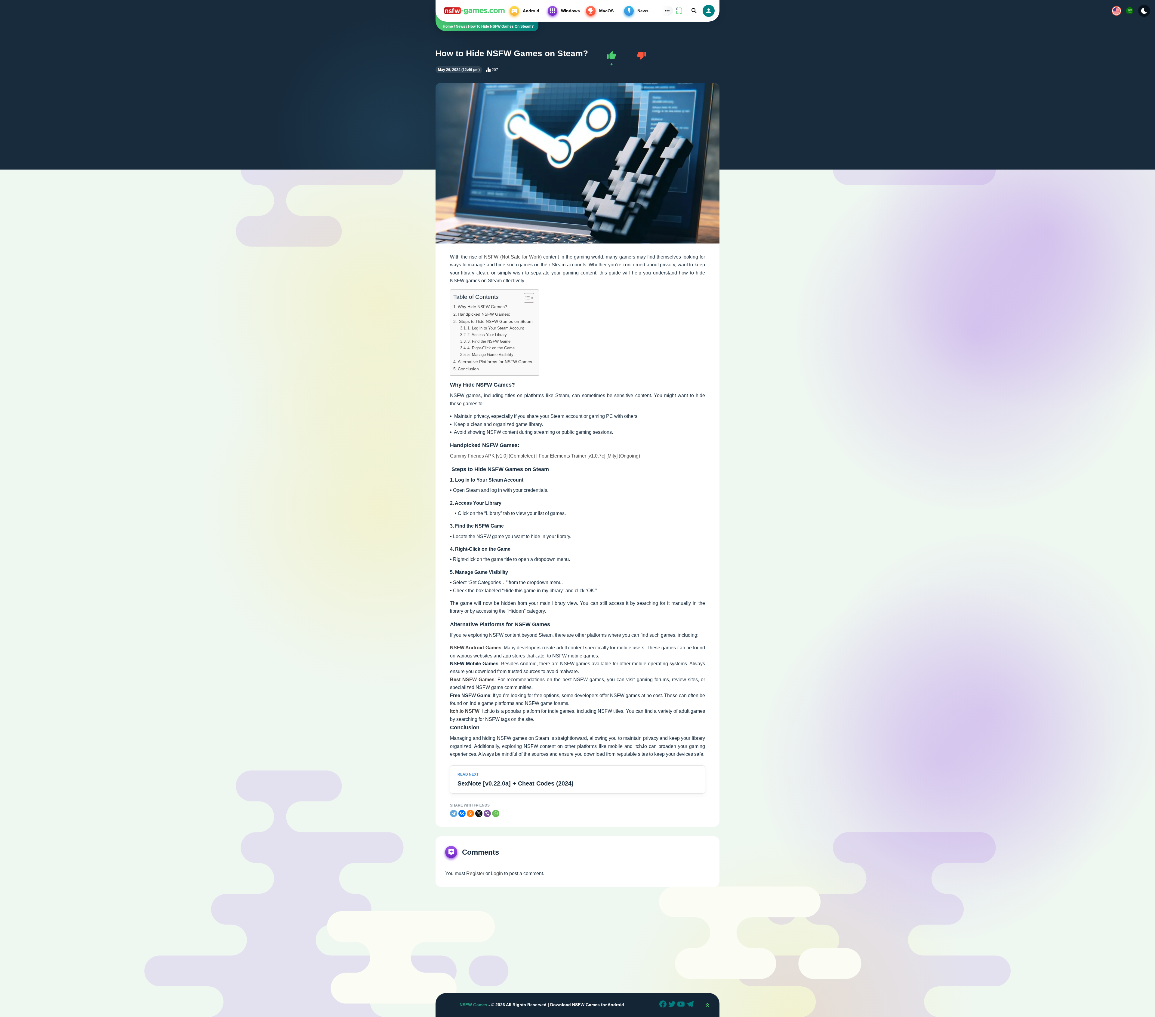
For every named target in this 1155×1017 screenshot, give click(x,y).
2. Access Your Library (487, 334)
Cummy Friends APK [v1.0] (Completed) (492, 455)
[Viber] (487, 813)
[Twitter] (672, 1004)
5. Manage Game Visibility (490, 354)
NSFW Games (473, 1004)
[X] (478, 813)
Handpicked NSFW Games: (484, 314)
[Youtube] (681, 1004)
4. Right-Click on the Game (491, 348)
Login (497, 873)
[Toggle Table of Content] (526, 298)
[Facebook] (663, 1004)
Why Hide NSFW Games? (482, 306)
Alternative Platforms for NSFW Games (495, 361)
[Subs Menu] (667, 11)
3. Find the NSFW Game (488, 341)
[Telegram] (453, 813)
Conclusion (468, 368)
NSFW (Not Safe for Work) (512, 256)
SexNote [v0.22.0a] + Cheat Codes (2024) (515, 783)
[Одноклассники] (470, 813)
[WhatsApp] (495, 813)
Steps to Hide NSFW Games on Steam (495, 321)
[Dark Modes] (1144, 11)
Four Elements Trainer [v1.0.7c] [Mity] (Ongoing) (589, 455)
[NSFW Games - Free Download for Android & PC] (474, 10)
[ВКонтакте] (462, 813)
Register (475, 873)
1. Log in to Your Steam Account (495, 328)
